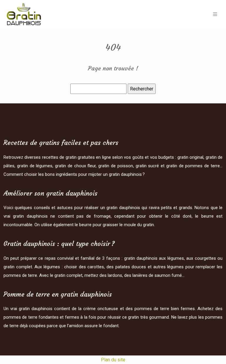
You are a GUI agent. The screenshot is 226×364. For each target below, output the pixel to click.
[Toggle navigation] (215, 14)
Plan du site (113, 360)
